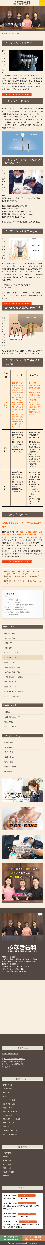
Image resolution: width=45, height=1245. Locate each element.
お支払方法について (12, 717)
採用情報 (8, 771)
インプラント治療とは (13, 600)
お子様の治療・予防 (12, 672)
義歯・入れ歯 (10, 662)
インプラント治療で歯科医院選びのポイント (21, 605)
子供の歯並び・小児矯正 (14, 677)
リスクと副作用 (10, 726)
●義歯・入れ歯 (20, 576)
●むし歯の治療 (23, 571)
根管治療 (8, 643)
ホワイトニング (10, 682)
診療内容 (8, 747)
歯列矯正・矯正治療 (12, 667)
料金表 (7, 712)
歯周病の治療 (10, 633)
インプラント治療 (11, 657)
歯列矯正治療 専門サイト (13, 1061)
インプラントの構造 (13, 602)
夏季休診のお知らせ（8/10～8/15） (16, 1198)
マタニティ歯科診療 (12, 696)
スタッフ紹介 (10, 757)
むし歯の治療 (10, 638)
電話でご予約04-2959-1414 (12, 1238)
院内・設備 (9, 752)
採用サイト (8, 1067)
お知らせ (27, 1195)
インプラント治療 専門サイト (14, 1058)
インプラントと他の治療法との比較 (18, 612)
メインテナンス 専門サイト (13, 1064)
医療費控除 (9, 722)
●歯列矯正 (8, 576)
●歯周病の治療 (9, 571)
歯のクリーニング (11, 686)
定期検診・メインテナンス (15, 691)
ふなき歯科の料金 (12, 614)
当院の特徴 (9, 742)
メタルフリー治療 (11, 652)
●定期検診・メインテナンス (14, 581)
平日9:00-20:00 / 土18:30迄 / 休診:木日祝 (22, 1243)
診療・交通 (9, 762)
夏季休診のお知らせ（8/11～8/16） (16, 1216)
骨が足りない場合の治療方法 (16, 609)
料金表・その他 (10, 766)
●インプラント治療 (20, 574)
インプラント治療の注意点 (15, 607)
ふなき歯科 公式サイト (10, 1053)
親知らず (8, 648)
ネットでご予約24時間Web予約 (35, 1238)
